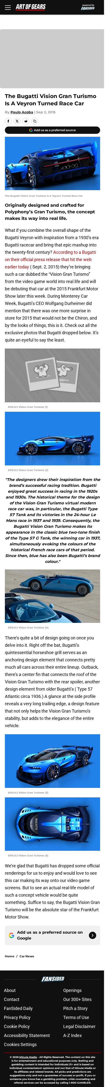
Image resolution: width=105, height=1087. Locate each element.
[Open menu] (8, 7)
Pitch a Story (75, 1008)
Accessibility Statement (27, 1035)
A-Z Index (72, 1035)
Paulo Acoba (21, 112)
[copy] (34, 121)
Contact (11, 999)
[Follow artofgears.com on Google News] (92, 935)
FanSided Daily (18, 1008)
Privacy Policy (17, 1017)
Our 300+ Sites (77, 999)
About (10, 990)
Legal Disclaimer (79, 1026)
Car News (27, 956)
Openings (72, 990)
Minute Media (28, 1057)
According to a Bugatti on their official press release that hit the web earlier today (50, 259)
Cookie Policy (17, 1026)
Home (9, 956)
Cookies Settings (20, 1044)
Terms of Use (76, 1017)
